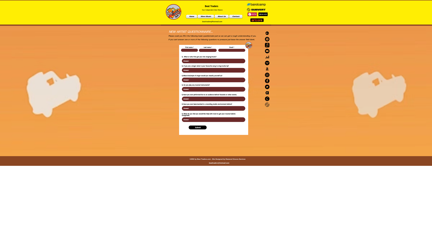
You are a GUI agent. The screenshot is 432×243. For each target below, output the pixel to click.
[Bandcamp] (267, 33)
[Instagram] (267, 75)
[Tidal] (267, 63)
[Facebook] (267, 81)
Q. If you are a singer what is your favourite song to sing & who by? (205, 66)
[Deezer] (267, 57)
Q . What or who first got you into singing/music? (199, 56)
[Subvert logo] (267, 104)
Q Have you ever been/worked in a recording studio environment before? (207, 104)
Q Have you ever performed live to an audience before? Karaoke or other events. (209, 94)
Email (231, 47)
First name (189, 47)
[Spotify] (267, 39)
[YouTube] (267, 51)
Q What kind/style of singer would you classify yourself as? (202, 75)
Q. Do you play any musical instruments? (196, 85)
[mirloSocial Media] (267, 99)
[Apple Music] (267, 45)
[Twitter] (267, 87)
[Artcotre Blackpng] (267, 93)
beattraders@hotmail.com (212, 21)
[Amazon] (267, 69)
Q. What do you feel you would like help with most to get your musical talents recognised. (208, 114)
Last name (207, 47)
